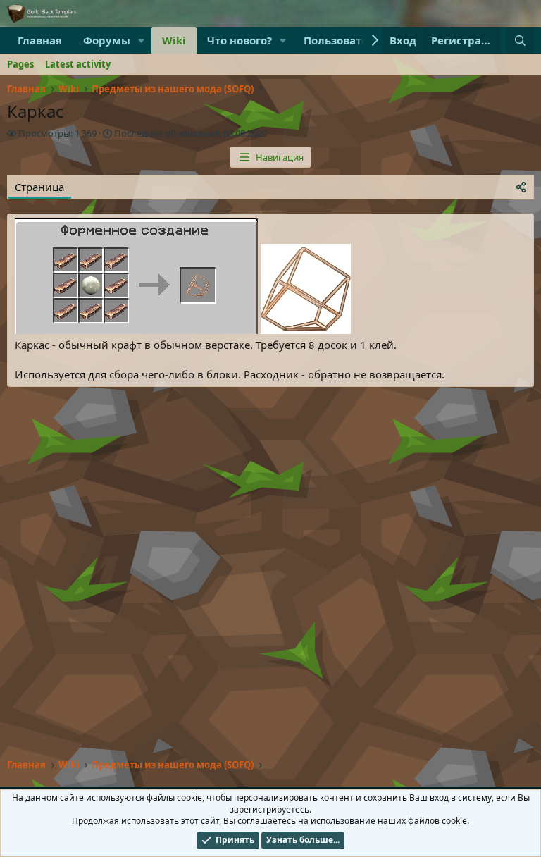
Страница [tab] (39, 187)
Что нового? (239, 40)
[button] (141, 40)
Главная (40, 40)
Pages (20, 64)
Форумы (106, 40)
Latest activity (78, 64)
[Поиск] (520, 40)
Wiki (174, 40)
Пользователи (343, 40)
